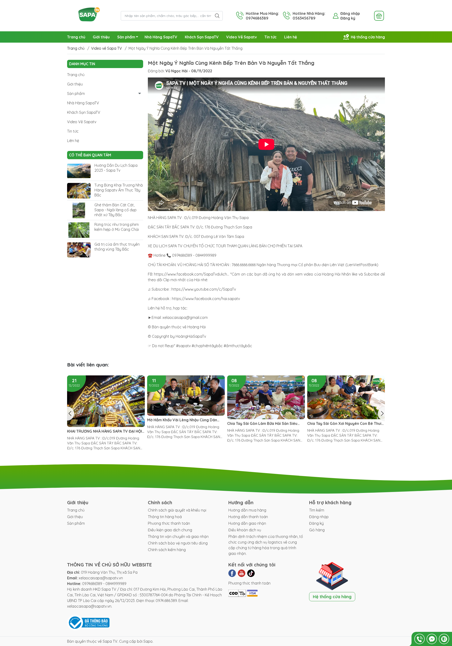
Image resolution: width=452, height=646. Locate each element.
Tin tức (270, 37)
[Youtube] (241, 573)
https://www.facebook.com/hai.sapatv (206, 298)
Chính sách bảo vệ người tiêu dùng (178, 543)
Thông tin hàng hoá (165, 516)
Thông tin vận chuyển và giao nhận (178, 536)
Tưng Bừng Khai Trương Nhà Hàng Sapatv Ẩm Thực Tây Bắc (118, 190)
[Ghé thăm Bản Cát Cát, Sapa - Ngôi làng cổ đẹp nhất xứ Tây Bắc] (79, 210)
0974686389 (92, 583)
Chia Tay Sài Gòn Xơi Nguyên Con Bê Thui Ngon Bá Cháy (264, 423)
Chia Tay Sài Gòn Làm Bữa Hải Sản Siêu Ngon (182, 423)
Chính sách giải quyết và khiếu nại (177, 510)
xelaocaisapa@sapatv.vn (101, 578)
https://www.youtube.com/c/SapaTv (203, 289)
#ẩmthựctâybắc (238, 345)
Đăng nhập (350, 13)
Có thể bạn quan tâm (90, 155)
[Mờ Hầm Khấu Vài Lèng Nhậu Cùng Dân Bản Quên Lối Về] (106, 395)
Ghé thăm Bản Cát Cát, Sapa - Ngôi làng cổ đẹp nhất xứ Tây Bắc (115, 210)
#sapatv (183, 345)
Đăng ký (347, 18)
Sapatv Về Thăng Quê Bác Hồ (334, 423)
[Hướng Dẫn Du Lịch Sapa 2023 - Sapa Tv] (79, 171)
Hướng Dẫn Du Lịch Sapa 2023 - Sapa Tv (115, 168)
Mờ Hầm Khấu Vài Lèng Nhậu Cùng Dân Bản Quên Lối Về (102, 420)
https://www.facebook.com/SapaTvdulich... (191, 274)
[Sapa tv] (91, 15)
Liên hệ (290, 37)
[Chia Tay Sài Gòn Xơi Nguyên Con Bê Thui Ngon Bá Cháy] (266, 397)
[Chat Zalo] (444, 639)
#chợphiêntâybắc (207, 345)
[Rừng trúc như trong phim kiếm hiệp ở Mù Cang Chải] (79, 230)
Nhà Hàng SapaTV (161, 37)
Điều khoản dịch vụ (244, 530)
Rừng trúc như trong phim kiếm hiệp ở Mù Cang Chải (116, 227)
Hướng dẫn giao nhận (247, 523)
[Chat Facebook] (432, 639)
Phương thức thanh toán (169, 523)
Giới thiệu (101, 37)
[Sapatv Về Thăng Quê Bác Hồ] (346, 397)
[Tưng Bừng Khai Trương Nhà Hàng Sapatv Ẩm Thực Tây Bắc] (79, 191)
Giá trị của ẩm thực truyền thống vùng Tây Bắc (117, 247)
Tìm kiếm (316, 510)
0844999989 (115, 583)
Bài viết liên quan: (88, 365)
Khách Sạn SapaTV (202, 37)
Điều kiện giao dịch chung (170, 530)
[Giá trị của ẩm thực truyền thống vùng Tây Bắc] (79, 250)
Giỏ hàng (317, 530)
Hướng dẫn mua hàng (247, 510)
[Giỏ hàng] (379, 15)
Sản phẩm (126, 37)
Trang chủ (76, 37)
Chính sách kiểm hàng (167, 549)
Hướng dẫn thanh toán (248, 516)
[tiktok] (251, 573)
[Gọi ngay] (419, 639)
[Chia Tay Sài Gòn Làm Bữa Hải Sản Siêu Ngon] (186, 397)
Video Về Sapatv (241, 37)
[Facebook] (232, 573)
